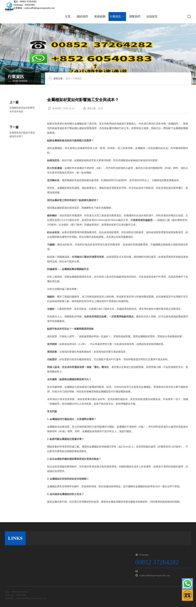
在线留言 (152, 16)
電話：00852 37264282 (24, 1)
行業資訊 (115, 16)
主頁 (67, 16)
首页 (68, 78)
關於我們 (82, 16)
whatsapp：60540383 (24, 5)
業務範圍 (99, 16)
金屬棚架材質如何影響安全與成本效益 (22, 109)
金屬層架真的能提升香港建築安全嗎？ (22, 134)
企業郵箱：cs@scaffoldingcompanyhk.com (34, 8)
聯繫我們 (134, 16)
